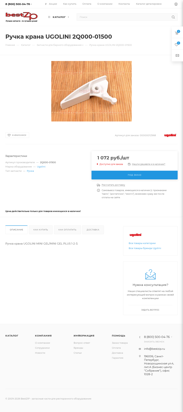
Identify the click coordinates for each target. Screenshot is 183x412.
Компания (43, 335)
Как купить (40, 229)
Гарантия (117, 357)
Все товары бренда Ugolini (145, 248)
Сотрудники (42, 347)
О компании (42, 342)
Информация (84, 335)
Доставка (93, 229)
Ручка (30, 170)
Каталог (11, 335)
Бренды (78, 347)
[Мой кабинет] (176, 4)
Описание (16, 229)
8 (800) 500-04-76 (17, 4)
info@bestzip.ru (154, 348)
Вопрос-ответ (82, 342)
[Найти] (173, 17)
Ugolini (41, 166)
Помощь (118, 335)
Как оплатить (67, 229)
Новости (40, 352)
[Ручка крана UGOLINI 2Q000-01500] (91, 91)
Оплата (116, 347)
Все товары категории (142, 243)
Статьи (78, 352)
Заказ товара (120, 342)
